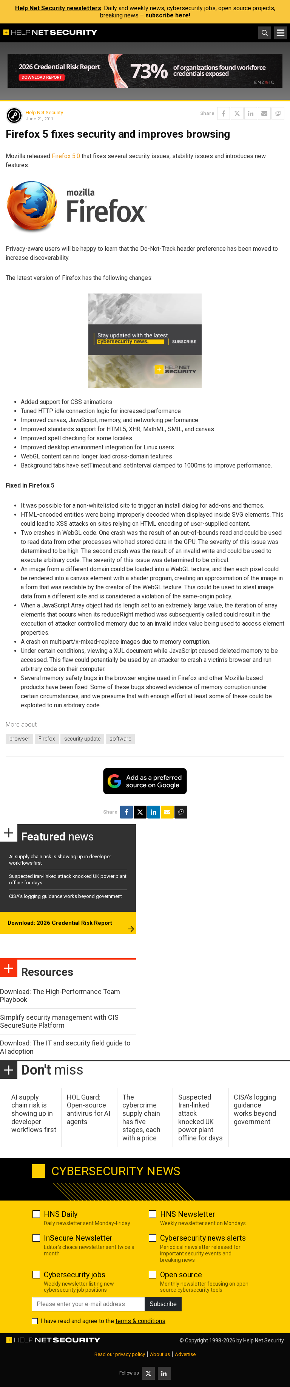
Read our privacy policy (119, 1354)
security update (82, 739)
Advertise (185, 1354)
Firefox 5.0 (66, 156)
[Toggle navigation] (280, 32)
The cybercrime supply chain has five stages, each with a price (141, 1117)
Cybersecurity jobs (74, 1274)
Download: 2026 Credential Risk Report (60, 922)
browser (19, 739)
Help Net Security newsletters (58, 8)
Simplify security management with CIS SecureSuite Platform (59, 1021)
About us (160, 1354)
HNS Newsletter (187, 1214)
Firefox (47, 739)
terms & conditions (140, 1321)
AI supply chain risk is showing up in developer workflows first (33, 1113)
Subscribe (163, 1304)
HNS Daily (60, 1214)
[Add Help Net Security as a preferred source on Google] (277, 113)
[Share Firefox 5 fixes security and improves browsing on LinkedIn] (250, 113)
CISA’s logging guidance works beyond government (65, 896)
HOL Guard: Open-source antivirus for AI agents (88, 1109)
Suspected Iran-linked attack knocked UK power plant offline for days (200, 1117)
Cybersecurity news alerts (203, 1238)
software (120, 739)
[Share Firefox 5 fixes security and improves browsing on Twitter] (237, 113)
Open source (181, 1274)
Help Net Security (44, 112)
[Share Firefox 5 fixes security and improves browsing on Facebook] (223, 113)
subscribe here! (167, 15)
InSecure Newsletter (78, 1238)
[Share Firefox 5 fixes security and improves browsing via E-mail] (264, 113)
